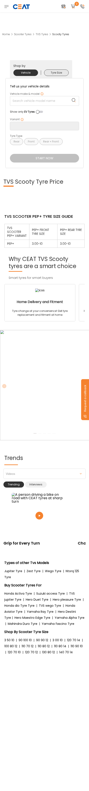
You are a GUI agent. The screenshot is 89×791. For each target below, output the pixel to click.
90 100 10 (25, 640)
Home (6, 34)
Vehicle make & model (27, 94)
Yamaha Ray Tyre (40, 611)
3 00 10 (57, 640)
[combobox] (44, 474)
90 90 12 (42, 640)
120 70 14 (73, 640)
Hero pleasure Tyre (67, 599)
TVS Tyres (42, 34)
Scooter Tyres (23, 34)
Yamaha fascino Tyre (58, 624)
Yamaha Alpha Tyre (69, 618)
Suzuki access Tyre (50, 593)
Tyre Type (16, 136)
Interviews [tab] (35, 484)
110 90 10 (77, 646)
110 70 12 (27, 646)
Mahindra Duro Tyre (22, 624)
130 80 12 (48, 652)
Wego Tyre (53, 571)
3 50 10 (9, 640)
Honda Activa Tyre (18, 593)
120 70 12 (31, 652)
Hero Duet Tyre (37, 599)
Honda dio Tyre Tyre (19, 605)
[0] (73, 6)
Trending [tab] (14, 484)
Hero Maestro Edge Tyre (32, 618)
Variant (17, 119)
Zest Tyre (34, 571)
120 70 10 (14, 652)
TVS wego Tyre (50, 605)
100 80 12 (10, 646)
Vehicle (25, 72)
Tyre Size (56, 72)
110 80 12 (44, 646)
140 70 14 (66, 652)
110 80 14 (60, 646)
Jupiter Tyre (13, 571)
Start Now (44, 158)
